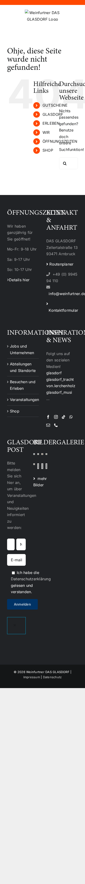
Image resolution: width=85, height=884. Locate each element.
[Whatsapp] (71, 417)
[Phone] (56, 425)
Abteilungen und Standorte (23, 367)
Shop (14, 411)
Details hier (19, 279)
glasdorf (54, 373)
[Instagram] (56, 417)
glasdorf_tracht (60, 379)
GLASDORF (52, 114)
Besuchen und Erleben (22, 385)
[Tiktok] (63, 417)
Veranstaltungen (23, 399)
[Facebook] (48, 417)
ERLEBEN (51, 123)
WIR (46, 132)
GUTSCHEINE (55, 105)
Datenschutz (52, 677)
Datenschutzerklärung (31, 579)
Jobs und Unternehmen (22, 349)
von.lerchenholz (61, 385)
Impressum (31, 677)
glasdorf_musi (59, 392)
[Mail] (48, 425)
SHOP (47, 150)
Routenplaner (60, 264)
